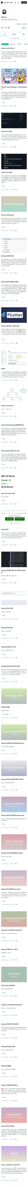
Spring (12, 44)
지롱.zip (3, 17)
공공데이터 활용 (5, 714)
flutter (20, 44)
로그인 (24, 2)
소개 (23, 34)
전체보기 (5, 44)
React (3, 412)
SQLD (3, 297)
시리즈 (14, 34)
